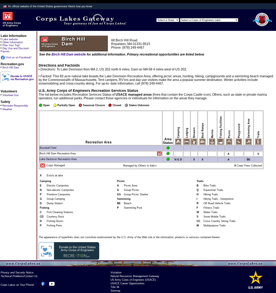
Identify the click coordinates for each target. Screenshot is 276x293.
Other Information (12, 42)
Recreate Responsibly (15, 105)
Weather (7, 109)
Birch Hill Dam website (69, 54)
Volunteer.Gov (10, 95)
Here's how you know (80, 6)
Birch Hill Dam (10, 67)
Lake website (10, 39)
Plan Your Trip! (11, 45)
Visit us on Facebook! (18, 57)
